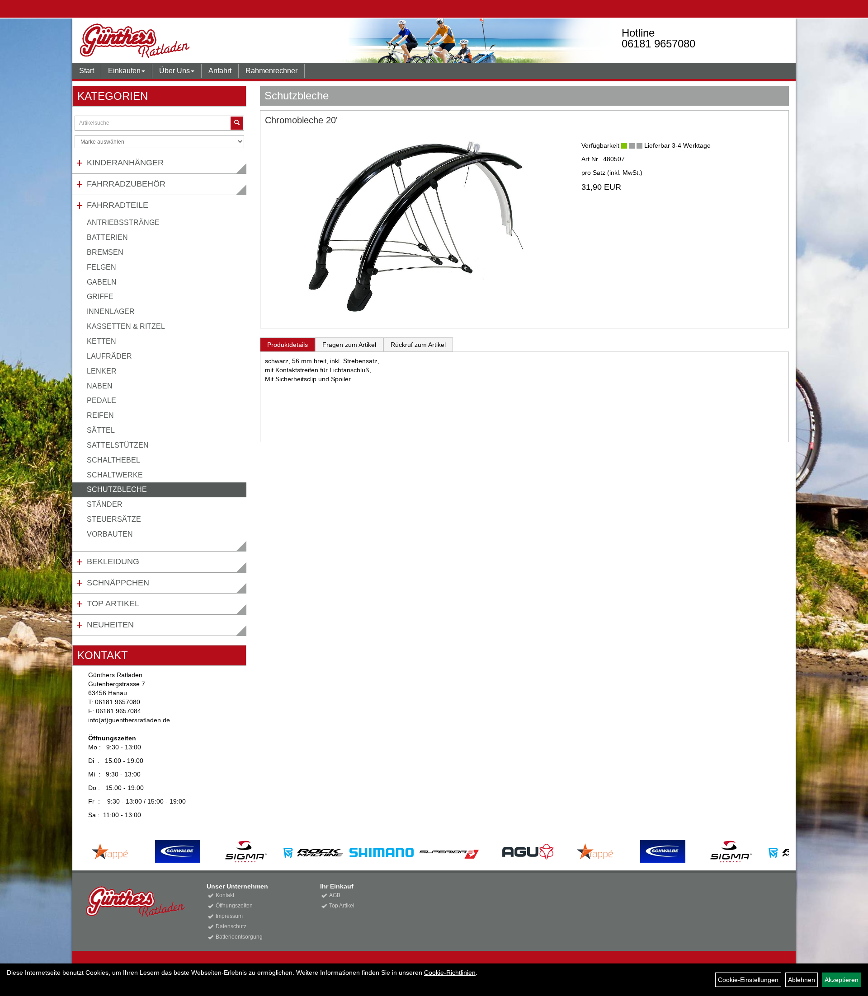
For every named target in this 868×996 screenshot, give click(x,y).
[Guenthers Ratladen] (219, 41)
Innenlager (111, 311)
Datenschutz (231, 926)
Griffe (100, 296)
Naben (100, 386)
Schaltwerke (115, 475)
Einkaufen (124, 71)
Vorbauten (110, 534)
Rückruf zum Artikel (418, 344)
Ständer (105, 504)
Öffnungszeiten (234, 905)
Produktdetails (287, 344)
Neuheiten (110, 624)
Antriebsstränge (123, 222)
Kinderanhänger (125, 162)
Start (86, 71)
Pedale (101, 400)
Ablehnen (801, 979)
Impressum (229, 916)
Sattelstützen (118, 445)
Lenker (102, 371)
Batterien (107, 237)
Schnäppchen (118, 582)
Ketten (101, 341)
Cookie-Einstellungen (748, 979)
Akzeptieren (842, 979)
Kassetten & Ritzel (126, 326)
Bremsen (105, 252)
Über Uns (174, 71)
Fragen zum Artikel (349, 344)
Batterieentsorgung (239, 937)
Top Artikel (113, 603)
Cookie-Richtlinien (450, 972)
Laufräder (109, 356)
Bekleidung (113, 561)
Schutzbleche (117, 489)
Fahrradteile (117, 205)
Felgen (101, 267)
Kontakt (225, 895)
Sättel (101, 430)
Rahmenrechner (271, 71)
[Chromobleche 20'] (416, 226)
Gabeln (102, 282)
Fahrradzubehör (126, 183)
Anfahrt (219, 71)
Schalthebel (113, 460)
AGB (334, 895)
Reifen (100, 415)
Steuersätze (114, 519)
